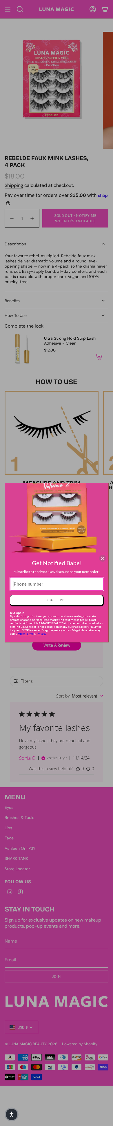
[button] (12, 1114)
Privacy (41, 633)
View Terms (26, 633)
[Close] (102, 558)
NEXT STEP (56, 600)
